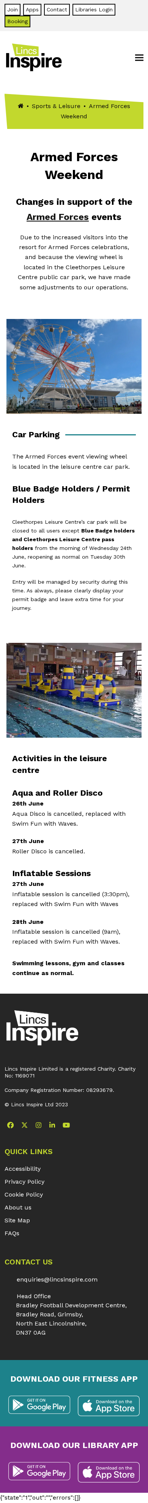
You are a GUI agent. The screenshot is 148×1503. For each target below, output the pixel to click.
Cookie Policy (24, 1194)
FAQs (12, 1233)
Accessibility (23, 1168)
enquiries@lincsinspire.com (57, 1279)
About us (18, 1207)
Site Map (17, 1220)
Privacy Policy (24, 1181)
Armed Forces (58, 217)
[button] (139, 58)
